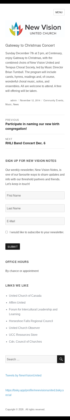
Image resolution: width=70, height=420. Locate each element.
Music (8, 104)
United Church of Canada (25, 295)
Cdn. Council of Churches (25, 341)
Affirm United (17, 302)
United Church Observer (24, 327)
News (16, 104)
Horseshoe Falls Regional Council (31, 321)
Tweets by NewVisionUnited (23, 375)
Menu (59, 12)
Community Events (53, 100)
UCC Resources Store (23, 334)
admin (13, 100)
